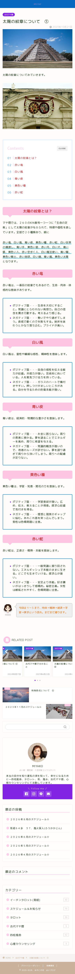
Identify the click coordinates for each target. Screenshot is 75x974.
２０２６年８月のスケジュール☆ (29, 819)
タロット (38, 917)
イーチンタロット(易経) (38, 900)
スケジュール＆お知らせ (38, 909)
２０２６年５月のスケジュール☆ (29, 845)
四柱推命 (38, 935)
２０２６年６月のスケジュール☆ (29, 836)
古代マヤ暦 (8, 14)
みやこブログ (37, 4)
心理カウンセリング (38, 944)
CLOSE (62, 148)
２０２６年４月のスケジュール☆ (29, 854)
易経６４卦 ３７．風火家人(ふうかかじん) (36, 828)
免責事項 (50, 965)
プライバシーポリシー (30, 965)
